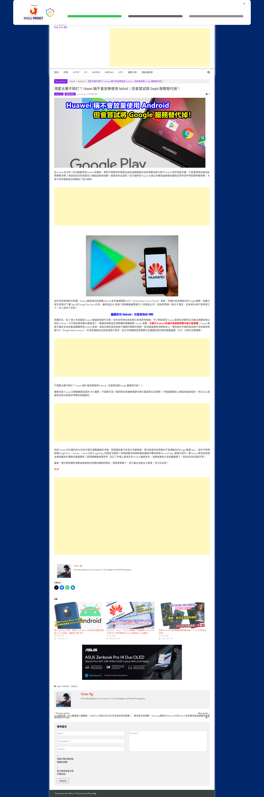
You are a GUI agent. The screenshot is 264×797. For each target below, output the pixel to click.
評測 (66, 72)
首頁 (56, 72)
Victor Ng (82, 94)
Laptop (76, 72)
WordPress (70, 793)
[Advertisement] (160, 47)
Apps (121, 72)
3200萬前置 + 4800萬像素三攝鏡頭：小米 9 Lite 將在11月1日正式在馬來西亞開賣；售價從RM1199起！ (93, 717)
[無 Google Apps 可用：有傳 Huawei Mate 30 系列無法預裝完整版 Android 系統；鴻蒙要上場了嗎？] (79, 615)
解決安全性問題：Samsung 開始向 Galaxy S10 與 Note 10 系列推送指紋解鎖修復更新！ (172, 717)
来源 (56, 469)
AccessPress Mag (89, 793)
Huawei (74, 686)
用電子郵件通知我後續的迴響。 (65, 760)
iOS (85, 72)
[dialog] (132, 12)
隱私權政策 (147, 72)
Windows (109, 72)
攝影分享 (132, 72)
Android (96, 72)
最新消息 (70, 94)
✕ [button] (244, 3)
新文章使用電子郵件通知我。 (65, 772)
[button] (94, 16)
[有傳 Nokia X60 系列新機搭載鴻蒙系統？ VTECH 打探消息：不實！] (183, 615)
